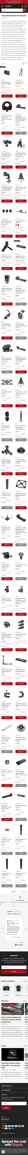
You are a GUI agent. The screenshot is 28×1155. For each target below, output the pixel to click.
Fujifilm (3, 254)
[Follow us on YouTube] (8, 1119)
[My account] (22, 6)
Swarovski (3, 151)
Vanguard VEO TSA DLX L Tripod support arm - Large (6, 671)
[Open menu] (2, 6)
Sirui (2, 356)
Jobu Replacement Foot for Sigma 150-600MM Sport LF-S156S (20, 359)
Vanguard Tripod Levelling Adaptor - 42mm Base (5, 566)
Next (24, 891)
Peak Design (18, 80)
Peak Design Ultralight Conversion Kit (20, 635)
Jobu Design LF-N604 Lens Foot (20, 806)
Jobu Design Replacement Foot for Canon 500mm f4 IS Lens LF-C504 (20, 291)
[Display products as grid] (23, 63)
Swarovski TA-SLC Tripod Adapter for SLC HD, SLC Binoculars (6, 155)
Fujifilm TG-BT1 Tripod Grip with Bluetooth (6, 257)
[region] (14, 928)
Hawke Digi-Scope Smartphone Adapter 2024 (6, 83)
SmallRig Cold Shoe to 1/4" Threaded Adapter (6, 599)
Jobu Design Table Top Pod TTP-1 (6, 392)
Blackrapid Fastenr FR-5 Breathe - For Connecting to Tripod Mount (6, 118)
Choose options (21, 236)
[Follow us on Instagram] (5, 1119)
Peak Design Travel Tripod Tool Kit (19, 82)
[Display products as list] (26, 63)
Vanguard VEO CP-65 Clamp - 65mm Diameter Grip (21, 705)
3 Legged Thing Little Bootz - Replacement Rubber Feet (6, 222)
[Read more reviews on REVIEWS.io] (19, 945)
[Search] (25, 10)
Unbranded (4, 769)
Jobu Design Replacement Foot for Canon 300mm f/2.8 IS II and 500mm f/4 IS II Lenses (21, 119)
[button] (3, 928)
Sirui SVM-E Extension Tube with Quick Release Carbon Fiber (20, 427)
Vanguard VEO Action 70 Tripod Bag (20, 874)
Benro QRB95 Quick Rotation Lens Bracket (6, 324)
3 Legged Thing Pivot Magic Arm (20, 221)
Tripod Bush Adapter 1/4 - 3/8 (6, 772)
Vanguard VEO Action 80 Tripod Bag (6, 874)
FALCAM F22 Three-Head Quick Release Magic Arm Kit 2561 (6, 461)
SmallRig (17, 151)
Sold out (21, 133)
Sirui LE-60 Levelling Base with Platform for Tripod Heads (6, 359)
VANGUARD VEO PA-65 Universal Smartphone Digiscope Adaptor (7, 189)
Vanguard (3, 185)
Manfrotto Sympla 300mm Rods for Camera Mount (5, 739)
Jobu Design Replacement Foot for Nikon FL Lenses (6, 807)
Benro (2, 322)
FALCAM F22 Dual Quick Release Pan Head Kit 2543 (20, 325)
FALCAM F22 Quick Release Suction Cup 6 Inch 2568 (20, 461)
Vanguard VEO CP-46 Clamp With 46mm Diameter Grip (6, 705)
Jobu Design (18, 114)
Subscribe (14, 971)
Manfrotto (4, 735)
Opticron (17, 185)
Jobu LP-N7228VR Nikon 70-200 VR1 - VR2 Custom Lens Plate (20, 773)
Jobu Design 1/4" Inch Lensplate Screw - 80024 (6, 841)
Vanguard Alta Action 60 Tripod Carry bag (6, 494)
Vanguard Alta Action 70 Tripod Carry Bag (20, 670)
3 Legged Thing (4, 219)
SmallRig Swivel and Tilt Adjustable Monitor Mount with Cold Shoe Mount (6, 637)
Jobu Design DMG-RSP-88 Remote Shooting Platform (20, 495)
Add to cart (7, 96)
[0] (25, 6)
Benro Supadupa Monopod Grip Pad (5, 426)
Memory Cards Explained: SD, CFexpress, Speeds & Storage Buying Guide (11, 1019)
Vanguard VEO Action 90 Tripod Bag (20, 840)
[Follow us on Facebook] (2, 1119)
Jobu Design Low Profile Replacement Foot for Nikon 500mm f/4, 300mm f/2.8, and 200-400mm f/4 (20, 531)
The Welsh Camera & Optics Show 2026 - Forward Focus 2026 (10, 1065)
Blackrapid (4, 114)
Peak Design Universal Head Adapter (20, 565)
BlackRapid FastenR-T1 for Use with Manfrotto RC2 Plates (20, 739)
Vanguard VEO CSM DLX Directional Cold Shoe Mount (7, 290)
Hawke (3, 80)
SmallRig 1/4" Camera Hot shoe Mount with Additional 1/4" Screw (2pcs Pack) (20, 601)
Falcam (17, 322)
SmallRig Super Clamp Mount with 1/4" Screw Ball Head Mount (20, 155)
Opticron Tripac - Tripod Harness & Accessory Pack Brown (20, 393)
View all (25, 981)
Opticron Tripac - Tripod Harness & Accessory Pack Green (20, 189)
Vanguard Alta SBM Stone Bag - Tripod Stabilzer (5, 529)
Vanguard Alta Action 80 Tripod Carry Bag (20, 257)
